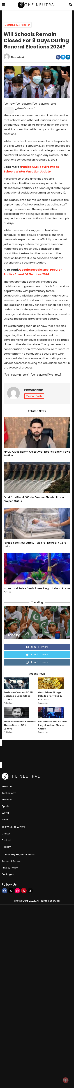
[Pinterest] (24, 890)
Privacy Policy (10, 867)
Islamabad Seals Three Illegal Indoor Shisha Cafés (52, 725)
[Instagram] (17, 890)
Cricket (6, 833)
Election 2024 (12, 24)
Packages (8, 874)
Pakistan (25, 24)
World (5, 812)
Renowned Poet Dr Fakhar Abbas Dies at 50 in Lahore (20, 725)
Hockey (6, 847)
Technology (9, 793)
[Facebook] (4, 890)
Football (6, 840)
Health (5, 819)
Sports (5, 806)
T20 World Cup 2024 (13, 827)
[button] (58, 57)
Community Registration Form (19, 854)
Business (7, 799)
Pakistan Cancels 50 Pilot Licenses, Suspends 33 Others (19, 696)
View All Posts (34, 396)
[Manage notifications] (65, 1080)
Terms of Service (11, 861)
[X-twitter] (11, 890)
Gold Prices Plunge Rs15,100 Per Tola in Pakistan (50, 696)
